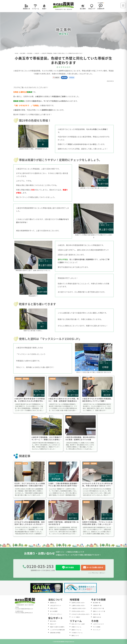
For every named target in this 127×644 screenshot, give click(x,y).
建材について (75, 635)
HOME (16, 53)
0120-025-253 (40, 566)
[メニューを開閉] (123, 5)
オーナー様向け (76, 617)
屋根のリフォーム (76, 630)
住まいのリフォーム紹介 (78, 624)
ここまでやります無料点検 (57, 630)
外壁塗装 (71, 77)
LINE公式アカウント (55, 605)
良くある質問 (53, 611)
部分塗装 (29, 53)
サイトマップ (96, 630)
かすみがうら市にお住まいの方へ (81, 614)
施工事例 (22, 53)
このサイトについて (98, 624)
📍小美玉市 (56, 77)
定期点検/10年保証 (55, 632)
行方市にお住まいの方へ (78, 611)
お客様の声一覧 (97, 605)
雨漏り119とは (97, 617)
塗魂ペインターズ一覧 (99, 611)
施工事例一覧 (96, 602)
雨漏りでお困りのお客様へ (57, 627)
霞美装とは (53, 602)
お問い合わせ (53, 608)
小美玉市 (36, 53)
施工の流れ (53, 621)
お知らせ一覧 (96, 614)
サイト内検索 (96, 627)
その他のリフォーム (77, 632)
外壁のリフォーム (76, 627)
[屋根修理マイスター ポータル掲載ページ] (80, 588)
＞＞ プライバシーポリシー (96, 573)
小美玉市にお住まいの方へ (79, 608)
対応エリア (53, 624)
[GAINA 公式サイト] (46, 588)
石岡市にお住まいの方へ (78, 602)
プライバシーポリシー (56, 614)
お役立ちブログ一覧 (98, 608)
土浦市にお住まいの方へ (78, 605)
